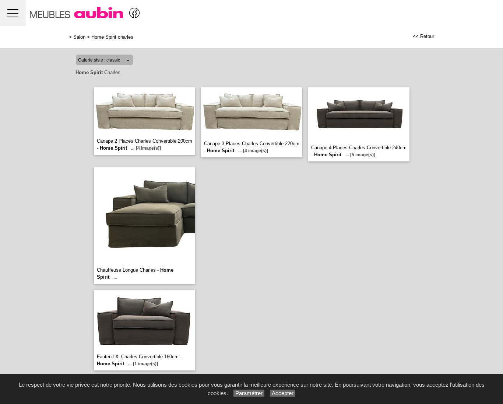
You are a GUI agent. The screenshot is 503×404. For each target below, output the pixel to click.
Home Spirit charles (112, 37)
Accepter (282, 393)
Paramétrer (249, 393)
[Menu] (13, 13)
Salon (79, 37)
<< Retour (423, 36)
